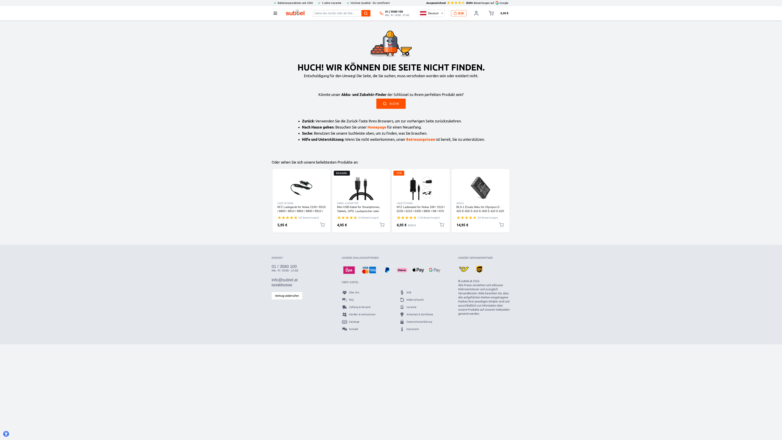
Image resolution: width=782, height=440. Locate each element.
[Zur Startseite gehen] (295, 12)
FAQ (351, 299)
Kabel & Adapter (347, 203)
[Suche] (365, 13)
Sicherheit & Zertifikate (419, 314)
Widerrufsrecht (415, 299)
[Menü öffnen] (276, 13)
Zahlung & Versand (359, 307)
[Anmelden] (476, 13)
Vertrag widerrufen (287, 295)
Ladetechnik (285, 203)
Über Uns (354, 292)
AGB (408, 292)
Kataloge (354, 321)
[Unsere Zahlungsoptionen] (349, 270)
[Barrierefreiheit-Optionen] (6, 434)
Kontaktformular (282, 284)
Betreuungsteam (420, 139)
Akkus (460, 203)
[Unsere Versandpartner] (464, 269)
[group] (287, 218)
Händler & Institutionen (362, 314)
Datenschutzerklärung (419, 321)
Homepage (377, 127)
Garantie (411, 307)
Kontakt (353, 329)
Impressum (412, 329)
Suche (394, 103)
